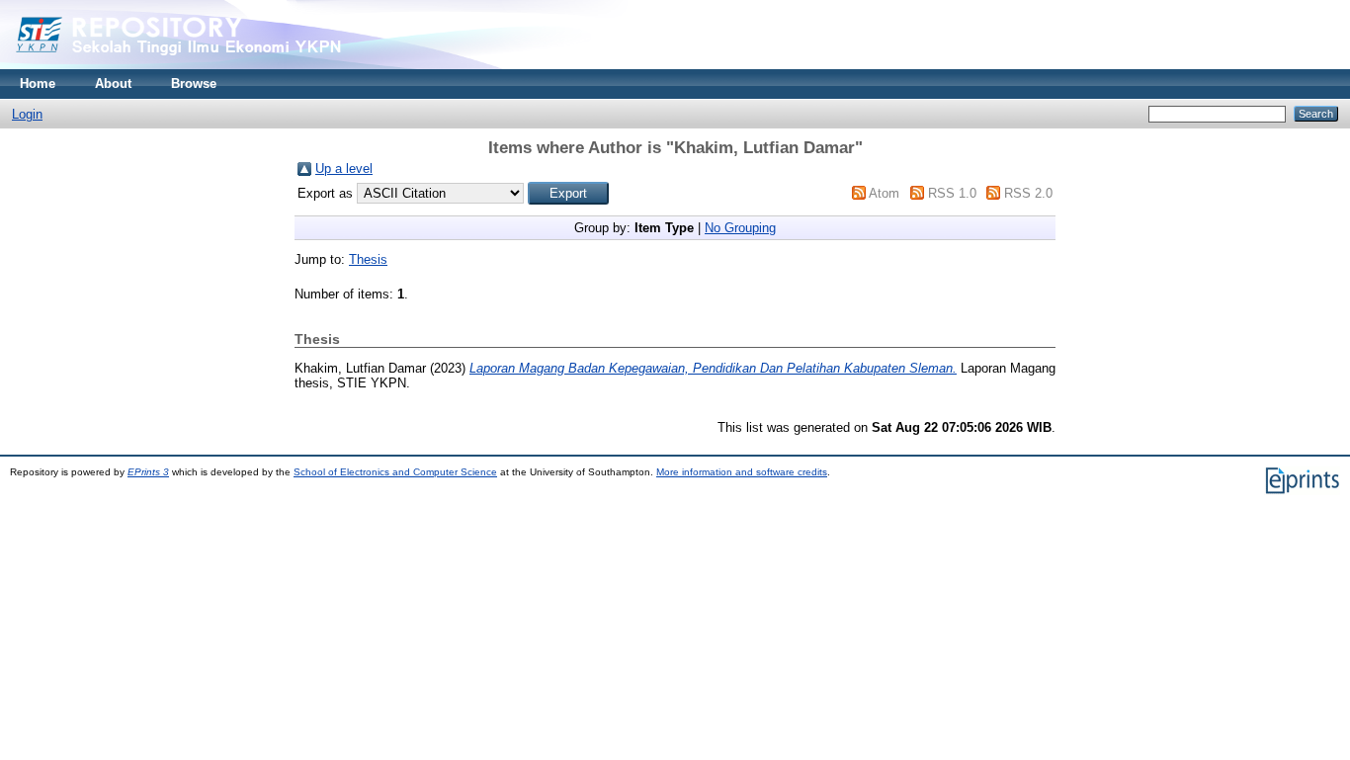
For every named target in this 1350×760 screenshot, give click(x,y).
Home (37, 83)
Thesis (368, 259)
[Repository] (217, 64)
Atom (884, 193)
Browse (193, 83)
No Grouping (740, 227)
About (113, 83)
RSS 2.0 (1028, 193)
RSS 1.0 (952, 193)
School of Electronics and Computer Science (395, 471)
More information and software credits (741, 471)
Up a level (344, 168)
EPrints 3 (148, 471)
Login (27, 114)
